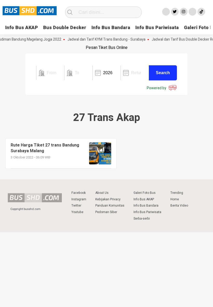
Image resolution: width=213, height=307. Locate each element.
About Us (102, 192)
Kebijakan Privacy (108, 199)
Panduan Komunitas (109, 205)
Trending (176, 192)
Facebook (78, 192)
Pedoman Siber (106, 212)
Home (174, 199)
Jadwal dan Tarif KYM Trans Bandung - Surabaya (104, 39)
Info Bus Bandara (110, 27)
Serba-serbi (142, 218)
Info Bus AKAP (21, 27)
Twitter (76, 205)
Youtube (77, 212)
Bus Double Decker (64, 27)
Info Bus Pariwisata (157, 27)
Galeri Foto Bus (145, 192)
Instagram (78, 199)
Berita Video (179, 205)
